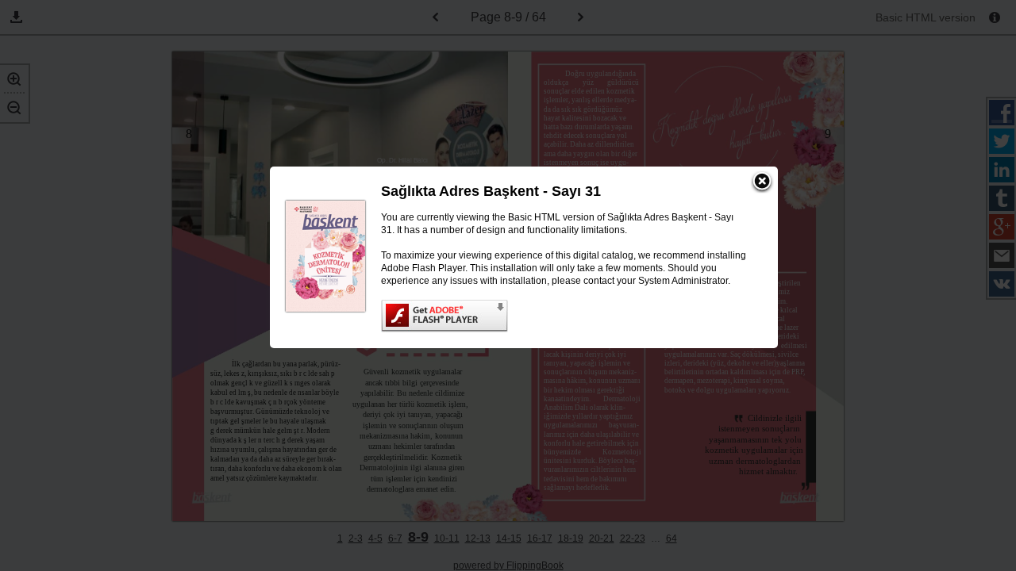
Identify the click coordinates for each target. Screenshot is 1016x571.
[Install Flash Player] (563, 316)
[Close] (762, 182)
